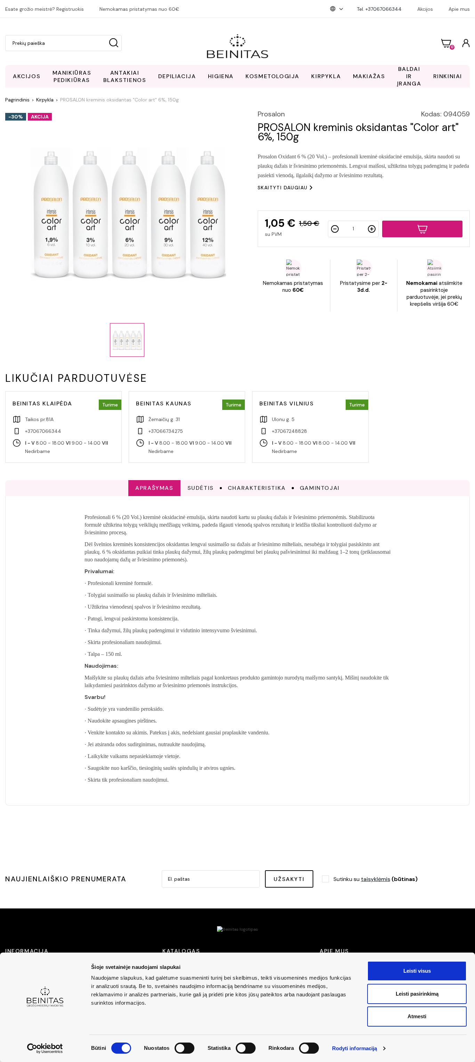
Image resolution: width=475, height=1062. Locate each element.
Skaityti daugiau (282, 187)
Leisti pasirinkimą (417, 994)
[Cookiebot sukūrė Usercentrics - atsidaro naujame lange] (45, 1048)
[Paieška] (114, 43)
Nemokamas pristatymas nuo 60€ (139, 9)
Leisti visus (417, 971)
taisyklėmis (375, 879)
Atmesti (417, 1016)
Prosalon (271, 113)
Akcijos (425, 9)
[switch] (184, 1048)
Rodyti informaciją (354, 1048)
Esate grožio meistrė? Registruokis (44, 9)
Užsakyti (289, 879)
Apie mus (459, 9)
